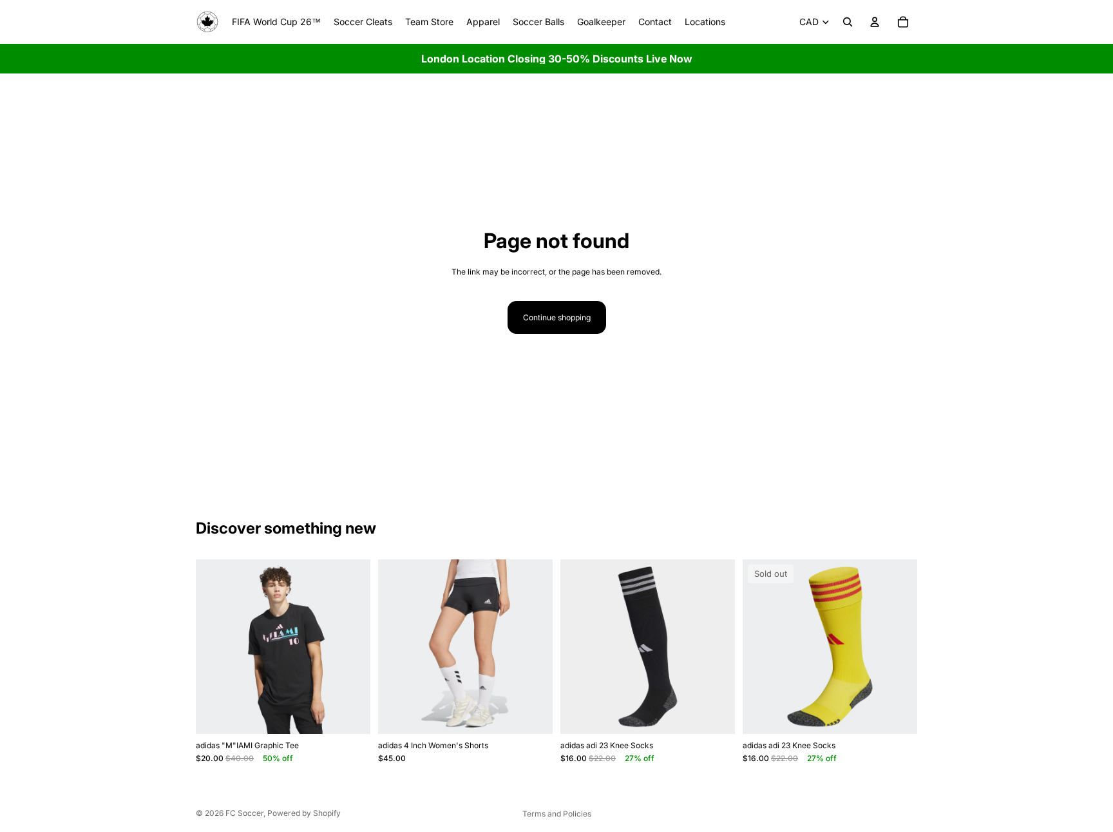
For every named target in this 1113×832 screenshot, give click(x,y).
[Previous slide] (215, 646)
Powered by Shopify (304, 813)
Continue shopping (557, 317)
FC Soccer (244, 813)
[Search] (847, 22)
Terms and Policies (556, 813)
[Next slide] (351, 646)
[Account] (875, 22)
